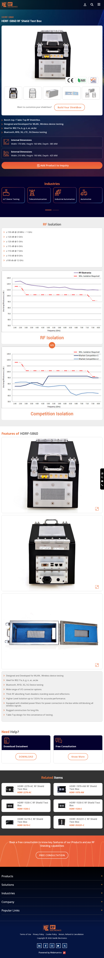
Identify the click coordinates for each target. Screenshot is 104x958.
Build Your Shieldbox (69, 107)
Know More (78, 756)
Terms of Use (25, 934)
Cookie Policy (51, 934)
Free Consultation (52, 855)
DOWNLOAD (26, 756)
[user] (85, 5)
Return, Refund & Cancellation (71, 934)
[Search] (92, 5)
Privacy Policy (38, 934)
